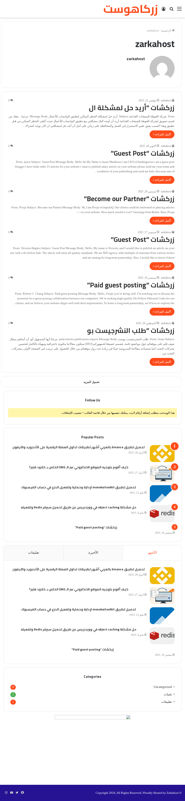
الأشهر (152, 552)
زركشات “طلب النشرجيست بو (130, 330)
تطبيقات (166, 701)
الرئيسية (166, 30)
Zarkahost (172, 792)
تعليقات (33, 552)
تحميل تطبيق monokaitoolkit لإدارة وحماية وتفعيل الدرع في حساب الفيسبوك (78, 487)
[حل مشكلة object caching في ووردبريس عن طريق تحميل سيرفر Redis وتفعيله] (162, 513)
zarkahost (136, 58)
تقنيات (168, 694)
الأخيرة (93, 552)
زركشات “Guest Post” (142, 153)
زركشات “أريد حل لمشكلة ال (131, 107)
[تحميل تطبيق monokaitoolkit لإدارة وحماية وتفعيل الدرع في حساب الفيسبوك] (162, 493)
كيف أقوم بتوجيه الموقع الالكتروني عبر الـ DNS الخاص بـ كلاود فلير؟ (78, 467)
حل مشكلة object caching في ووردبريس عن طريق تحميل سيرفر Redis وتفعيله (78, 507)
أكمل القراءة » (162, 134)
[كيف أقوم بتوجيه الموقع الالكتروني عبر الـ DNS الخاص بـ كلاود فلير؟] (162, 473)
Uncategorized (163, 687)
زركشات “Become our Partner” (129, 198)
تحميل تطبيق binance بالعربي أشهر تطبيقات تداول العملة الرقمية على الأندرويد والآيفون (78, 447)
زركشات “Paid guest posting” (130, 285)
